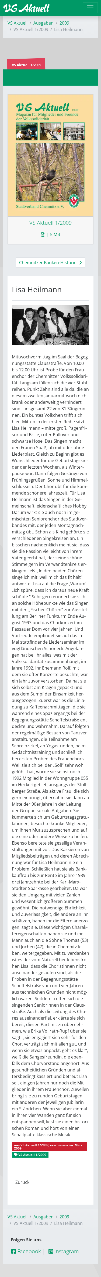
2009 (64, 23)
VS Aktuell (17, 23)
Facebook (28, 1251)
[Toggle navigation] (90, 7)
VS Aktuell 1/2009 (34, 1145)
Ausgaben (43, 23)
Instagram (66, 1251)
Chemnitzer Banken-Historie (48, 263)
